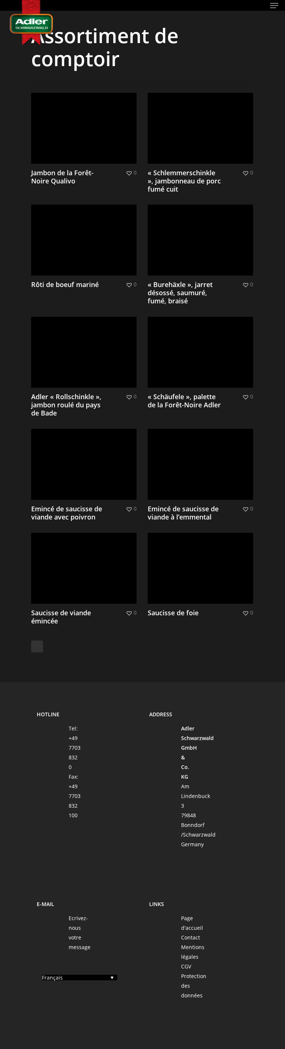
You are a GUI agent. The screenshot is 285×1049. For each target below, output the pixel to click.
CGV (186, 966)
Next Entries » (37, 646)
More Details (85, 122)
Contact (190, 937)
